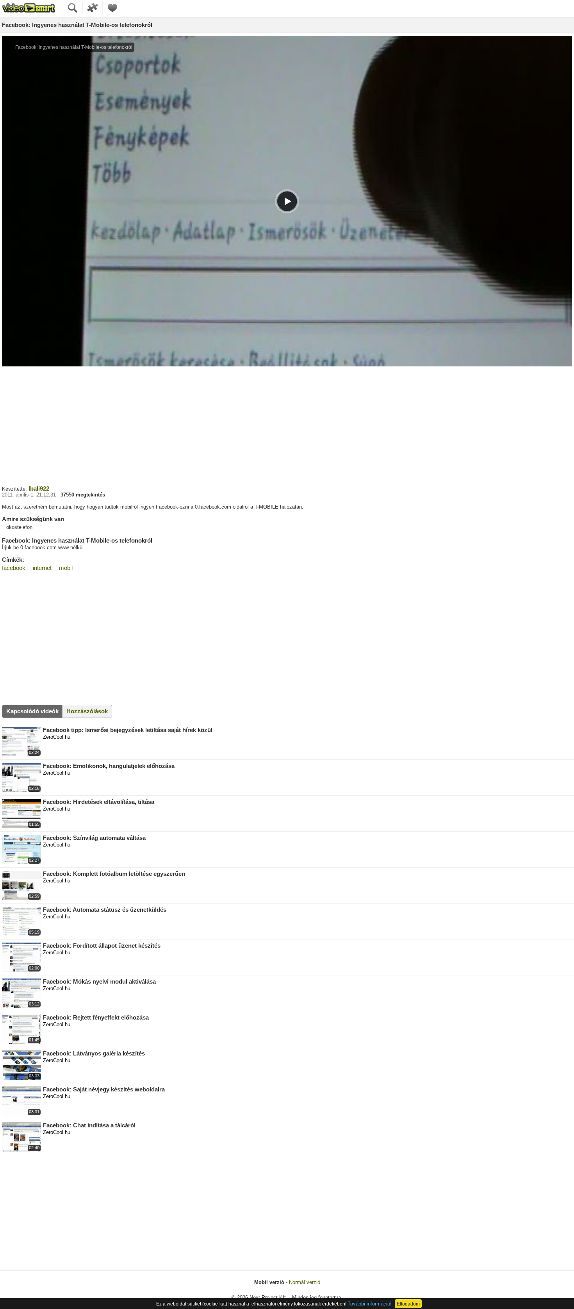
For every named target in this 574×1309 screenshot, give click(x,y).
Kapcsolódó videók (32, 711)
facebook (13, 567)
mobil (66, 567)
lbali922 (39, 488)
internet (42, 567)
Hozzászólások (87, 711)
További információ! (370, 1304)
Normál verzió (304, 1282)
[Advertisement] (287, 425)
